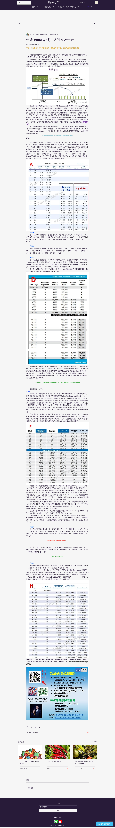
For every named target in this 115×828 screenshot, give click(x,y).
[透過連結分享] (39, 727)
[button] (95, 23)
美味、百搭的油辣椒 (54, 762)
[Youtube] (60, 821)
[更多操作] (88, 35)
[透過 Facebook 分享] (27, 727)
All (19, 23)
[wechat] (56, 821)
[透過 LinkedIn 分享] (35, 727)
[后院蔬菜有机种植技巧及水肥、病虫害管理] (85, 752)
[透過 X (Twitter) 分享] (31, 727)
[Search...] (96, 2)
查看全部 (94, 741)
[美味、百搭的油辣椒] (57, 752)
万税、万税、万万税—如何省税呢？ (29, 763)
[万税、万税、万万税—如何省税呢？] (30, 752)
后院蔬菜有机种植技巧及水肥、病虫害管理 (84, 763)
